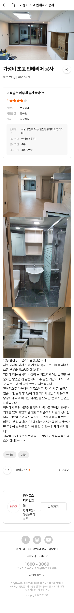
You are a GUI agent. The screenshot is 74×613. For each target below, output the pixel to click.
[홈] (12, 5)
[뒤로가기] (5, 5)
